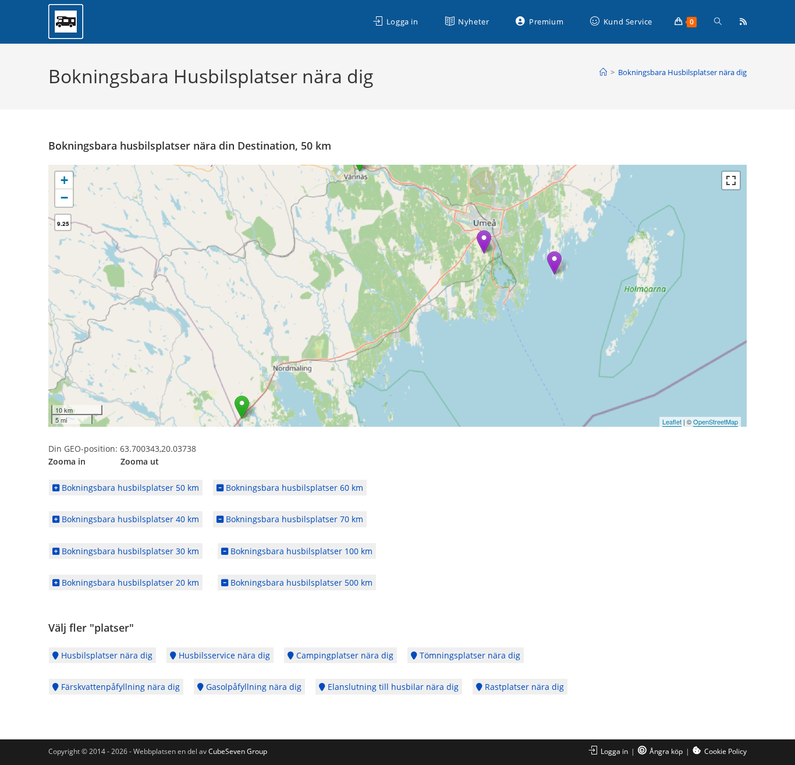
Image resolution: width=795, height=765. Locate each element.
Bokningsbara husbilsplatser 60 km (293, 487)
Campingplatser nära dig (343, 655)
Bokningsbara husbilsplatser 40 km (129, 519)
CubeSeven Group (237, 751)
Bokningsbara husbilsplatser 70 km (293, 519)
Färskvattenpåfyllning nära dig (119, 686)
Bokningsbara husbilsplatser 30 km (129, 551)
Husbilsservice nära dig (223, 655)
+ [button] (64, 180)
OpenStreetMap (715, 421)
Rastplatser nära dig (523, 686)
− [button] (64, 197)
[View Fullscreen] (731, 180)
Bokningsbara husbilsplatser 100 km (300, 551)
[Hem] (603, 72)
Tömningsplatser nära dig (468, 655)
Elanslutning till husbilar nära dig (392, 686)
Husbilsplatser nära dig (105, 655)
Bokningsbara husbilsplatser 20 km (129, 582)
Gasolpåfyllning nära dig (252, 686)
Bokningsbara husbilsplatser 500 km (300, 582)
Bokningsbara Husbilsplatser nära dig (682, 72)
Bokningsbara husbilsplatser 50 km (129, 487)
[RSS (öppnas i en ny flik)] (743, 21)
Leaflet (672, 421)
